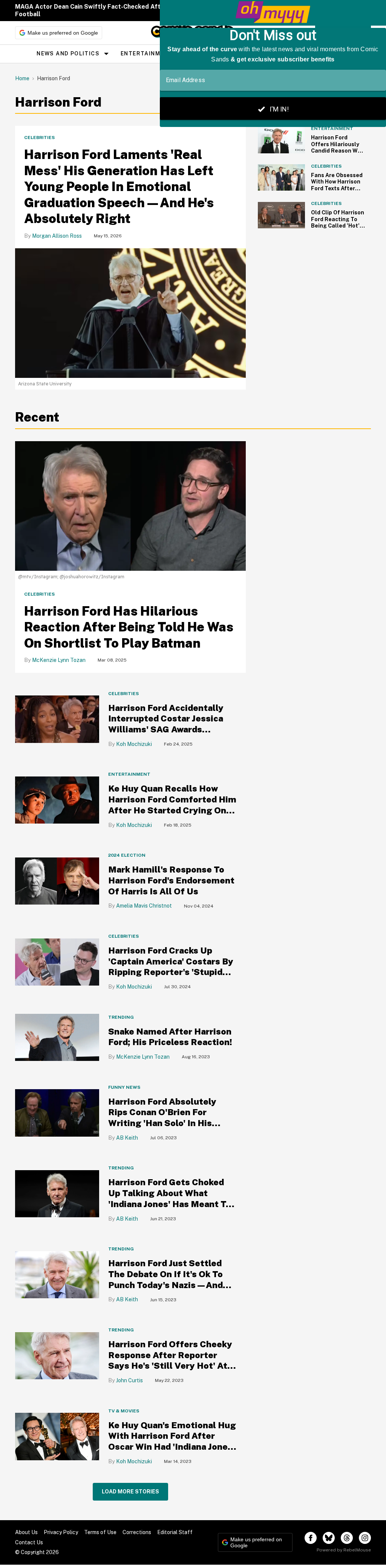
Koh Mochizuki (134, 744)
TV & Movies (123, 1411)
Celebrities (39, 137)
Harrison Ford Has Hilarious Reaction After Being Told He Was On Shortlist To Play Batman (128, 627)
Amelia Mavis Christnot (144, 906)
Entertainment (146, 53)
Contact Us (29, 1542)
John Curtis (129, 1380)
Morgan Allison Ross (57, 236)
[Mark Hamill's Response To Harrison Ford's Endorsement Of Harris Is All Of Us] (57, 880)
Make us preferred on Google (63, 33)
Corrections (137, 1532)
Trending (121, 1017)
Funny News (124, 1087)
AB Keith (127, 1138)
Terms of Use (100, 1532)
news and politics (68, 53)
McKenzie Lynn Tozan (59, 660)
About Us (26, 1532)
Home (22, 78)
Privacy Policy (61, 1532)
